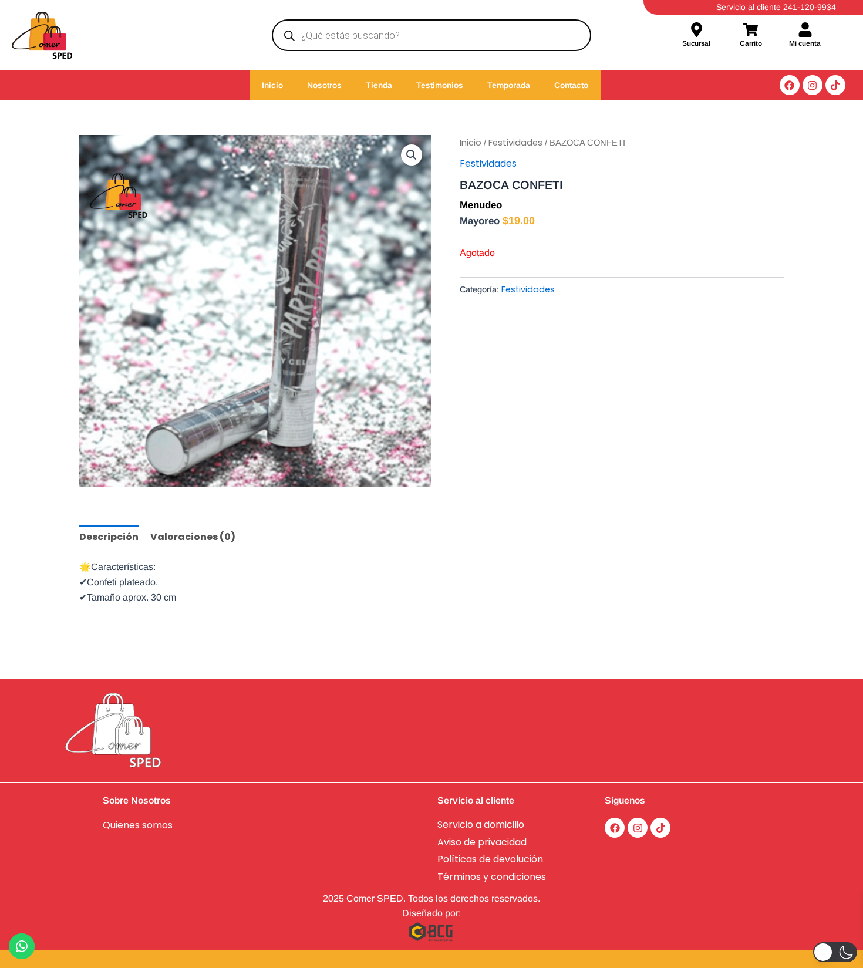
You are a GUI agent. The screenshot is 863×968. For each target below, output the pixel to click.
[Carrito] (750, 30)
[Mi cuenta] (805, 30)
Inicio (272, 85)
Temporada (508, 85)
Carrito (751, 43)
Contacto (571, 85)
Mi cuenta (805, 43)
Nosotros (324, 85)
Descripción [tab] (109, 537)
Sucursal (696, 43)
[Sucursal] (696, 30)
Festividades (515, 143)
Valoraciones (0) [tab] (192, 537)
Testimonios (439, 85)
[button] (411, 155)
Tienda (379, 85)
